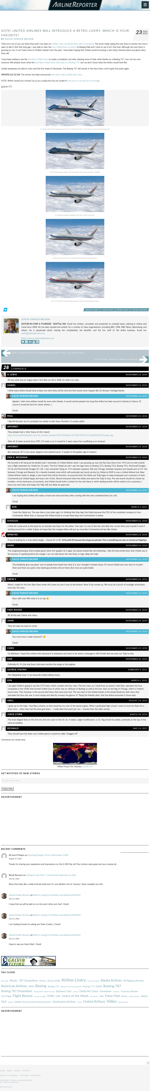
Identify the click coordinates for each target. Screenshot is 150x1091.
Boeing (40, 986)
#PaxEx (13, 980)
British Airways (49, 991)
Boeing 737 (53, 986)
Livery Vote (107, 310)
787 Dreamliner (28, 980)
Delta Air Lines (88, 991)
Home (2, 1070)
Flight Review (23, 996)
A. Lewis (12, 375)
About (9, 1070)
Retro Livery (123, 310)
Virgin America (123, 1002)
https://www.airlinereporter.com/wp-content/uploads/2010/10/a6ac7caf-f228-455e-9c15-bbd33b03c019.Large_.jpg (60, 435)
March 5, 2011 (139, 507)
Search (17, 1070)
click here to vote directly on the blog (83, 81)
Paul (10, 416)
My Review (94, 996)
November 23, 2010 (136, 375)
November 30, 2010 (136, 659)
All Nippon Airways (133, 980)
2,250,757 (87, 766)
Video (111, 1001)
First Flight (6, 996)
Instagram (24, 1075)
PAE (101, 996)
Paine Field (112, 996)
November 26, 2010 (136, 396)
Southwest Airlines (64, 1001)
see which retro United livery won (67, 75)
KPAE (50, 996)
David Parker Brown (19, 39)
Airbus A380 (53, 981)
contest (75, 991)
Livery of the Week (75, 996)
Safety (144, 996)
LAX (58, 996)
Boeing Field (38, 991)
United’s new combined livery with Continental (73, 44)
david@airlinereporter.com (33, 333)
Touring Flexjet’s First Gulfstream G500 (48, 855)
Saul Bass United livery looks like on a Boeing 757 (57, 63)
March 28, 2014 (138, 714)
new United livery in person (64, 47)
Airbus (42, 981)
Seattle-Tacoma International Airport (32, 1002)
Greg (10, 700)
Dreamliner (106, 991)
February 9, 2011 (137, 670)
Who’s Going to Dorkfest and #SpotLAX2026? (57, 895)
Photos (124, 996)
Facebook (13, 1075)
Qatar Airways (134, 996)
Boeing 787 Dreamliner (17, 991)
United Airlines (139, 310)
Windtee (12, 535)
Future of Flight (40, 996)
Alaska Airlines (111, 980)
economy (116, 991)
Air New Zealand (93, 981)
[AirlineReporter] (75, 5)
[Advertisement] (75, 21)
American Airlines (14, 986)
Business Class (63, 991)
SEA (4, 1001)
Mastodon (36, 1075)
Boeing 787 (112, 986)
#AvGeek (4, 981)
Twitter (3, 1075)
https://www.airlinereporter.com (37, 338)
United (79, 1002)
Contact (26, 1070)
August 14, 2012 (138, 700)
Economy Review (129, 991)
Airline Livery (92, 310)
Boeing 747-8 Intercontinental (71, 987)
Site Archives (6, 1087)
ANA (31, 986)
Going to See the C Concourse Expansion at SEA (51, 875)
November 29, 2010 (136, 648)
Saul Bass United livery (38, 59)
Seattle (10, 1002)
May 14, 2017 (140, 728)
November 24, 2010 (136, 545)
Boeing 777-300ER (92, 986)
